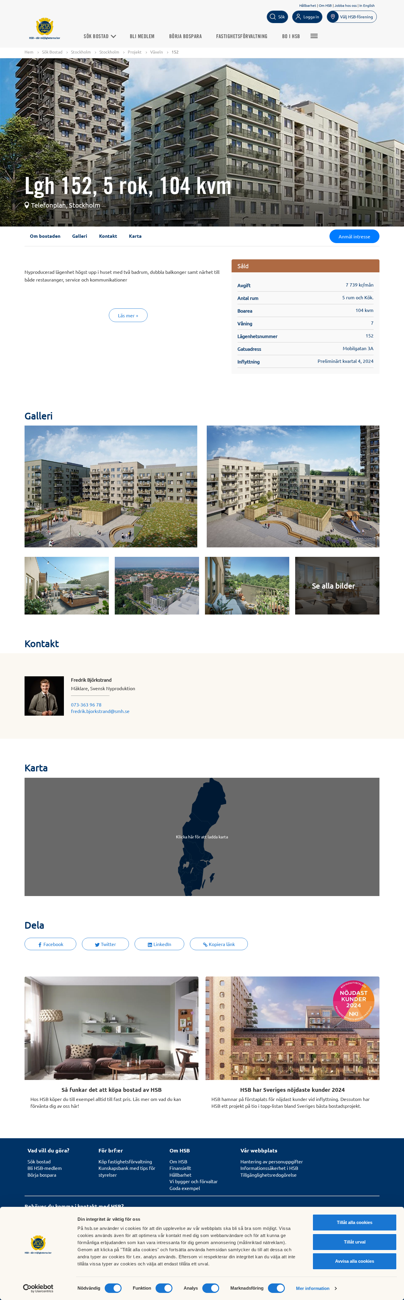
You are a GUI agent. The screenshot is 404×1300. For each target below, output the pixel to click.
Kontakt (108, 236)
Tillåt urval (355, 1241)
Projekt (135, 51)
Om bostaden (45, 236)
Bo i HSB (291, 36)
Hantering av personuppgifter (271, 1161)
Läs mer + (128, 315)
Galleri (79, 236)
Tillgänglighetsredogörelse (268, 1175)
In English (367, 5)
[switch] (164, 1288)
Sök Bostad (97, 36)
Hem (29, 51)
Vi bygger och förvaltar (193, 1181)
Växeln (156, 51)
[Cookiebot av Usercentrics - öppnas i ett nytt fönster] (38, 1288)
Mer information (313, 1288)
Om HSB (325, 5)
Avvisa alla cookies (354, 1261)
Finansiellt (180, 1168)
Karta (135, 236)
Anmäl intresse (354, 236)
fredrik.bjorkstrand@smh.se (100, 711)
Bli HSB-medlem (45, 1168)
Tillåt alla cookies (354, 1222)
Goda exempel (184, 1188)
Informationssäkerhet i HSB (269, 1168)
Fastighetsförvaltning (242, 36)
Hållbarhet (307, 5)
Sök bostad (39, 1161)
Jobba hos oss (345, 5)
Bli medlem (142, 36)
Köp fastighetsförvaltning (125, 1161)
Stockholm (81, 51)
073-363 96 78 (86, 704)
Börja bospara (185, 36)
